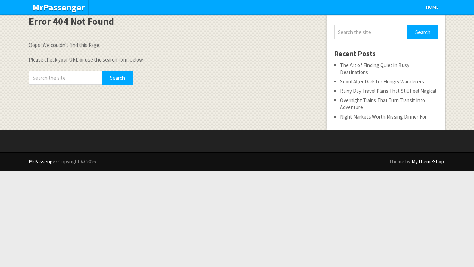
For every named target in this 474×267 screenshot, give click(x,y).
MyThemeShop (428, 161)
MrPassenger (59, 7)
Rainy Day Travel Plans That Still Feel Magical (388, 91)
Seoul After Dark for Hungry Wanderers (382, 81)
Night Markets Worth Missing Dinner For (383, 116)
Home (432, 7)
